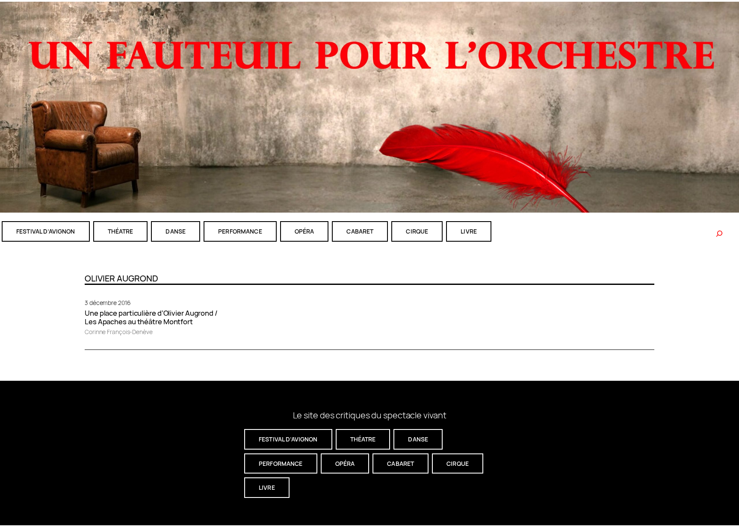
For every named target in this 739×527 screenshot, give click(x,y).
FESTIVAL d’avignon (45, 231)
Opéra (304, 231)
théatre (120, 231)
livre (469, 231)
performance (240, 231)
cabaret (359, 231)
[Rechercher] (719, 233)
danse (176, 231)
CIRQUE (417, 231)
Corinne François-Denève (119, 332)
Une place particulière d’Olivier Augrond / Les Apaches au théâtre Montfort (151, 317)
